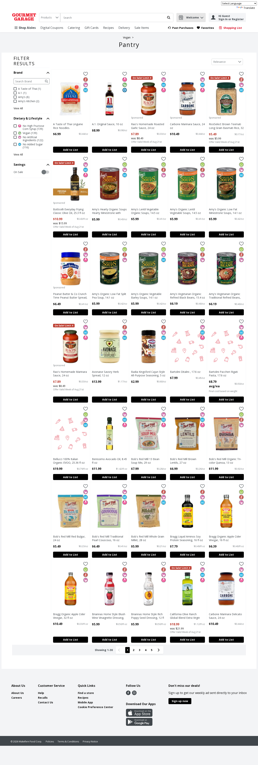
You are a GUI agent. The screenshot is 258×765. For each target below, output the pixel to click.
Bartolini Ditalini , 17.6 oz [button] (186, 372)
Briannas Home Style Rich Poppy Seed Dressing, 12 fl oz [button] (147, 616)
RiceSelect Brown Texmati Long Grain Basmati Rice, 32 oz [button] (226, 126)
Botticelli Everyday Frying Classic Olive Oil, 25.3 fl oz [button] (69, 211)
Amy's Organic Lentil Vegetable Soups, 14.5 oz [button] (186, 211)
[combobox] (49, 17)
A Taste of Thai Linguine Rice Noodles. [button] (69, 125)
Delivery (124, 28)
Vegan (127, 37)
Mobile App (85, 702)
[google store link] (139, 725)
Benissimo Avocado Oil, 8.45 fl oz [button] (109, 460)
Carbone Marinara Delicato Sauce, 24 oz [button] (225, 616)
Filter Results (24, 61)
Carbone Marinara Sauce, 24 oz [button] (187, 125)
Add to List (70, 150)
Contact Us (45, 702)
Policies (50, 741)
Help (41, 693)
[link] (180, 27)
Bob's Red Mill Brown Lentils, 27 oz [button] (186, 460)
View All (18, 108)
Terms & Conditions (68, 741)
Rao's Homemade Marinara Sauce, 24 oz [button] (70, 373)
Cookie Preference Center (95, 707)
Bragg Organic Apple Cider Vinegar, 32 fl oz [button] (69, 616)
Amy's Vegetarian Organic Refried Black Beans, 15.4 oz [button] (187, 295)
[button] (201, 16)
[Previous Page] (119, 650)
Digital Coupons (51, 28)
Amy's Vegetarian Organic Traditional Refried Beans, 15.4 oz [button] (225, 296)
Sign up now (180, 701)
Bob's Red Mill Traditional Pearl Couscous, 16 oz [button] (108, 538)
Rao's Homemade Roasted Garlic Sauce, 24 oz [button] (147, 125)
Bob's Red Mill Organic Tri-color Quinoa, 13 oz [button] (225, 460)
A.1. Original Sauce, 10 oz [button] (108, 124)
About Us (17, 693)
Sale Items (141, 28)
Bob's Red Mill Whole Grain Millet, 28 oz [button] (147, 538)
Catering (74, 28)
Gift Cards (92, 28)
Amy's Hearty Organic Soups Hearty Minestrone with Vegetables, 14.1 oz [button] (109, 211)
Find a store (86, 693)
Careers (16, 697)
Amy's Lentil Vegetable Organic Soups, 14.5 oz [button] (147, 211)
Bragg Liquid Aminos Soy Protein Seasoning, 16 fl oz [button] (186, 538)
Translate (249, 8)
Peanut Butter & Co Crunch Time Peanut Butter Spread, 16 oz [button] (70, 296)
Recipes (108, 28)
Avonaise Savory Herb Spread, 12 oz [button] (108, 373)
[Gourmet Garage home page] (25, 17)
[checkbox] (15, 172)
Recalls (43, 697)
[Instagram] (134, 694)
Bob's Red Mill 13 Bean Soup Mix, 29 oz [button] (147, 460)
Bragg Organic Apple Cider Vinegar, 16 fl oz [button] (225, 538)
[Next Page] (159, 650)
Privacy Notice (90, 741)
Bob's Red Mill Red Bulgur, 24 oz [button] (69, 538)
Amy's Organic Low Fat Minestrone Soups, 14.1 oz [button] (225, 211)
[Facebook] (128, 694)
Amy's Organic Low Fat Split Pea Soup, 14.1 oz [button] (109, 295)
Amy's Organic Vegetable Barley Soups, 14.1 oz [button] (147, 295)
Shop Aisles (27, 28)
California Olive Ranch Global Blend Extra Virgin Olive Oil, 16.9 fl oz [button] (186, 616)
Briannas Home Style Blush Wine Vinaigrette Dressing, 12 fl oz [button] (108, 616)
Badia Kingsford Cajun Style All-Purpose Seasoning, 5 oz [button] (148, 373)
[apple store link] (139, 716)
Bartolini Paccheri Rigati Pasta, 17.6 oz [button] (225, 373)
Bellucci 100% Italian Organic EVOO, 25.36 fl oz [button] (69, 460)
